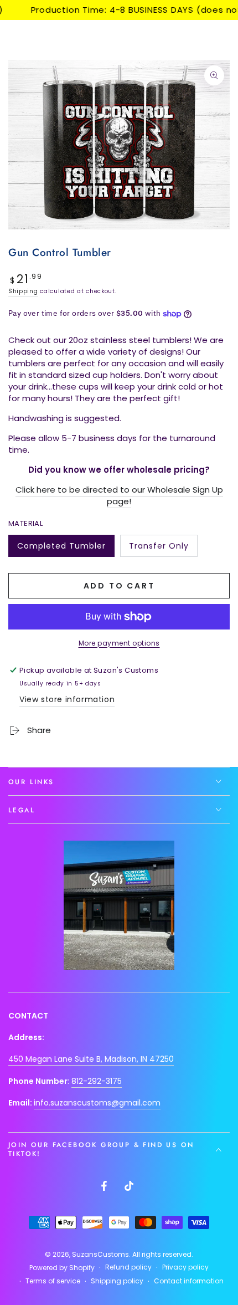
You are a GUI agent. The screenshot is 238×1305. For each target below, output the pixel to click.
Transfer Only (158, 548)
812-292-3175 (96, 1081)
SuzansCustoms (100, 1254)
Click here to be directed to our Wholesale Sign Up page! (119, 495)
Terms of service (52, 1281)
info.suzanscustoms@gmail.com (97, 1102)
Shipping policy (117, 1281)
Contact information (189, 1281)
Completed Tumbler (61, 548)
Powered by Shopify (62, 1267)
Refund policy (128, 1267)
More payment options (119, 643)
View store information (67, 699)
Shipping (23, 291)
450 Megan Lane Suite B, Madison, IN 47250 (91, 1059)
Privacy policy (185, 1267)
